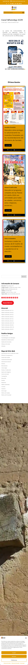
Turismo (3, 386)
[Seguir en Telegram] (11, 297)
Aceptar (14, 652)
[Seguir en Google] (13, 297)
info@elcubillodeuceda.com (11, 289)
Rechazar (14, 656)
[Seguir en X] (4, 297)
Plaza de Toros (6, 541)
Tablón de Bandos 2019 (6, 314)
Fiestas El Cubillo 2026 (14, 185)
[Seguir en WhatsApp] (9, 297)
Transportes (4, 376)
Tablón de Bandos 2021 (6, 318)
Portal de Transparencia (6, 355)
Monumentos (4, 365)
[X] (8, 4)
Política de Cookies (7, 663)
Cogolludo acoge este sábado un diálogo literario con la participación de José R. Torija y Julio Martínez (13, 604)
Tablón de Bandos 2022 (6, 321)
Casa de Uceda (4, 335)
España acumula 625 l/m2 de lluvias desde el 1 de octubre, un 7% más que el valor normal (13, 597)
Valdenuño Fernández (6, 342)
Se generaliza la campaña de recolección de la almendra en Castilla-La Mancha (13, 619)
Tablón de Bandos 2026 (6, 329)
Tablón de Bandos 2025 (6, 327)
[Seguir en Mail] (15, 297)
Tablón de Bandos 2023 (6, 323)
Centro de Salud (5, 374)
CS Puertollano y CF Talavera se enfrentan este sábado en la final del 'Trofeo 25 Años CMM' (13, 600)
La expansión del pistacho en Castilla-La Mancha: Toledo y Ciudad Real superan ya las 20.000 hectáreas (13, 634)
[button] (26, 638)
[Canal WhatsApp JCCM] (14, 54)
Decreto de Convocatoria (8, 542)
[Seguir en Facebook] (2, 297)
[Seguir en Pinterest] (7, 297)
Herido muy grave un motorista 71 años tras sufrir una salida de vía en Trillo (13, 607)
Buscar (24, 276)
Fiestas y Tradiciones (6, 370)
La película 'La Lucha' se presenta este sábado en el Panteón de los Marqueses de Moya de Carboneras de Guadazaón (13, 611)
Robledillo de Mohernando (7, 339)
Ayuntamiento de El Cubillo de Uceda (9, 353)
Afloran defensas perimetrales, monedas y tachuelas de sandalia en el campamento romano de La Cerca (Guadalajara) (12, 622)
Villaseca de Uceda (5, 344)
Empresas (3, 382)
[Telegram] (15, 4)
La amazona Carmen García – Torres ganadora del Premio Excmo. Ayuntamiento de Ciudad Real (13, 593)
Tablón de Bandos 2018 (6, 312)
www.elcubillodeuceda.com (13, 294)
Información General (6, 361)
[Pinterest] (10, 4)
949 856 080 (8, 290)
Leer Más (8, 145)
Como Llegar (4, 368)
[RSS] (21, 4)
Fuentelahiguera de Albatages (8, 337)
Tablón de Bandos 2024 (13, 22)
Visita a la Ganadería (7, 539)
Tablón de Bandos (5, 384)
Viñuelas (3, 346)
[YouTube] (12, 4)
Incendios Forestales (14, 119)
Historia (3, 363)
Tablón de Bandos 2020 (6, 316)
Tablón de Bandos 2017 (6, 310)
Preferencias (14, 660)
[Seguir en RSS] (17, 297)
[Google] (17, 4)
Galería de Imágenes (6, 372)
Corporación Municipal (6, 359)
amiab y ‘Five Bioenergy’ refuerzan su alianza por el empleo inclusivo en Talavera (13, 626)
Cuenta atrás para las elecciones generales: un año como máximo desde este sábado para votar (13, 630)
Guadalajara (6, 589)
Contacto (3, 388)
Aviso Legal (22, 663)
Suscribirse (7, 303)
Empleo (3, 380)
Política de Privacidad (15, 663)
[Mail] (19, 4)
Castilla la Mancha (8, 615)
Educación (3, 378)
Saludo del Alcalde (5, 357)
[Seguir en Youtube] (6, 297)
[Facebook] (6, 4)
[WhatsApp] (13, 4)
